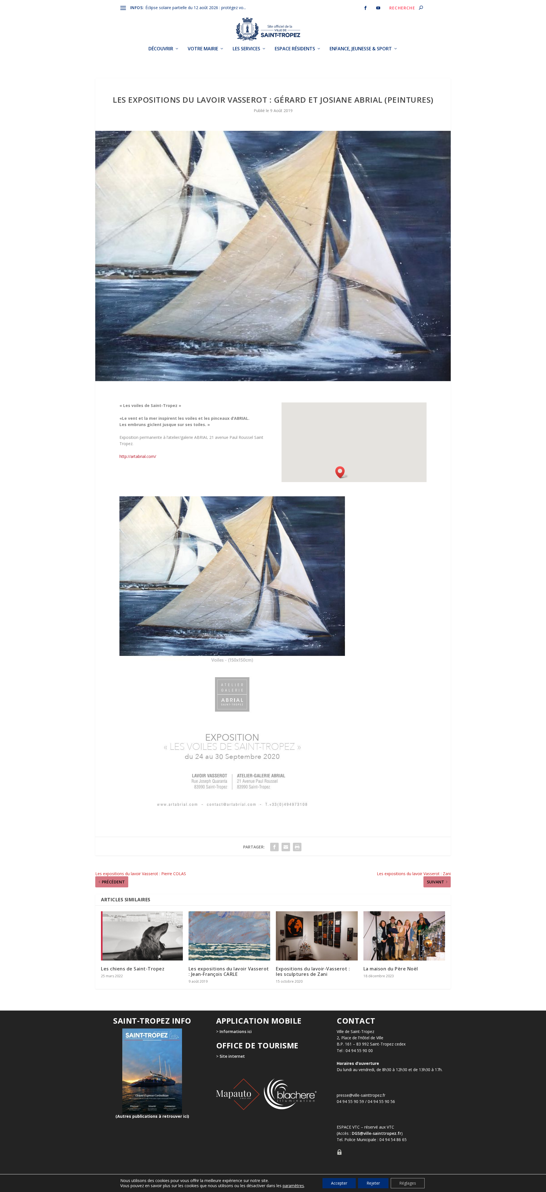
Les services (246, 49)
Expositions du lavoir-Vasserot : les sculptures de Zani (313, 971)
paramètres (293, 1185)
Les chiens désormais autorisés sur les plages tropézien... (196, 7)
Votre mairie (203, 49)
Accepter (339, 1183)
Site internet (231, 1056)
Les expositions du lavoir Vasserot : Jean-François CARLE (229, 971)
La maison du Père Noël (390, 969)
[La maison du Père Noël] (404, 935)
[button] (341, 472)
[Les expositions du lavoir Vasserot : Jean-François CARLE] (229, 935)
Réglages (407, 1183)
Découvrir (160, 49)
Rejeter (373, 1183)
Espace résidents (295, 49)
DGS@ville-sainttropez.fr (376, 1133)
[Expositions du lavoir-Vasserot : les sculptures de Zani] (317, 935)
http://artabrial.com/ (137, 456)
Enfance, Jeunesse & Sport (361, 49)
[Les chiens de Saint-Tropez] (142, 935)
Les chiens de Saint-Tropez (132, 969)
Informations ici (235, 1031)
